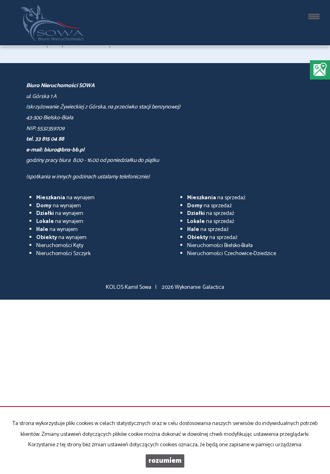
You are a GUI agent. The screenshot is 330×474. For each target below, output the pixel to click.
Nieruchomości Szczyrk (63, 253)
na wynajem (65, 197)
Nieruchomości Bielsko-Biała (220, 245)
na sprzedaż (216, 197)
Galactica (213, 287)
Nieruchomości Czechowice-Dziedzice (231, 253)
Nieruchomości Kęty (59, 245)
